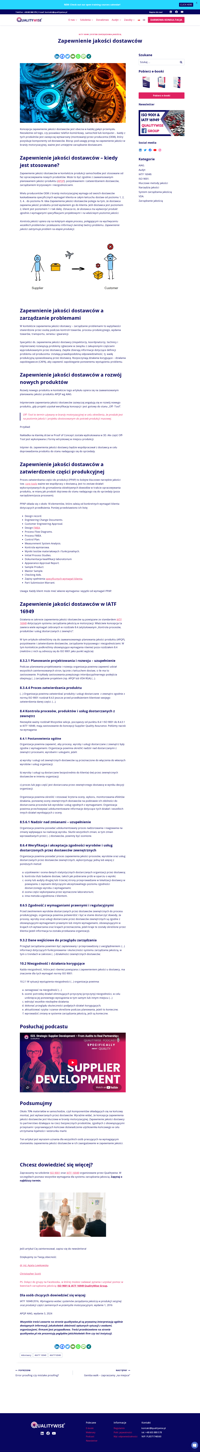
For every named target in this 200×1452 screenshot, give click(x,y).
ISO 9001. (144, 178)
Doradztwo (102, 19)
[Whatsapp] (78, 56)
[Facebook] (176, 11)
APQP (61, 181)
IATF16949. (55, 1355)
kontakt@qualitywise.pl (56, 12)
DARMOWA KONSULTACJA (166, 19)
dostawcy (26, 1355)
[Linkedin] (170, 11)
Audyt (142, 169)
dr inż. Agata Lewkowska (34, 1265)
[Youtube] (54, 1433)
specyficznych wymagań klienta (64, 578)
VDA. (141, 196)
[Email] (72, 56)
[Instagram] (159, 150)
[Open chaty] (194, 1445)
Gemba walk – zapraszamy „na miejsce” (107, 1373)
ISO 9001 (55, 1172)
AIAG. (142, 165)
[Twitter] (67, 56)
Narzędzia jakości (149, 187)
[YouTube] (182, 11)
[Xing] (88, 56)
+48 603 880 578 (30, 12)
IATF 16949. (84, 34)
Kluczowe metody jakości (153, 183)
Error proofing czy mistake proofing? (37, 1373)
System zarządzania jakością (105, 34)
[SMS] (83, 56)
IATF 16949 (73, 1172)
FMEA (36, 527)
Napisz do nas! (156, 12)
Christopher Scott (30, 1273)
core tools (31, 483)
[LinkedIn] (140, 150)
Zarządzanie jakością (151, 200)
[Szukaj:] (161, 62)
